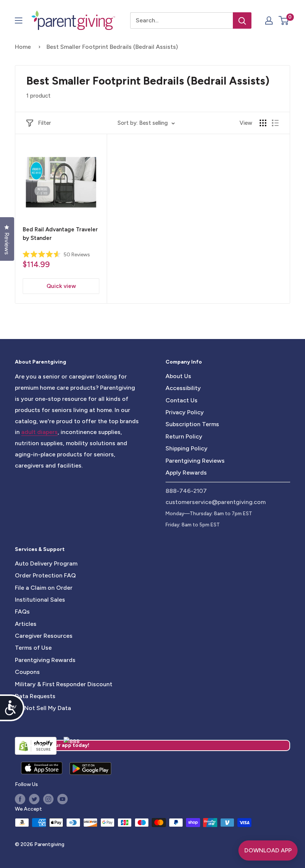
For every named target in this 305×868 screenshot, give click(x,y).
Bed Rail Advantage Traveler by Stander (60, 233)
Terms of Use (33, 647)
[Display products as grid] (263, 123)
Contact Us (182, 400)
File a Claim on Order (44, 587)
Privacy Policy (185, 412)
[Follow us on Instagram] (48, 799)
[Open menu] (18, 20)
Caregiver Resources (44, 635)
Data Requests (35, 696)
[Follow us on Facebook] (20, 799)
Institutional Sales (40, 599)
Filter (44, 123)
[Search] (242, 20)
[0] (284, 20)
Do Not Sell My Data (43, 708)
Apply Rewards (186, 472)
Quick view (61, 286)
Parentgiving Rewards (45, 659)
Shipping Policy (187, 448)
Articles (25, 623)
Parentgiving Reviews (195, 460)
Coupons (27, 671)
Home (23, 46)
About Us (178, 376)
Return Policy (184, 436)
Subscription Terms (192, 424)
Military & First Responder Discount (63, 684)
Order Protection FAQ (45, 575)
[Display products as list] (275, 123)
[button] (284, 20)
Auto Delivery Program (46, 563)
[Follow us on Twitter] (34, 799)
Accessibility (183, 388)
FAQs (22, 611)
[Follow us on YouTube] (62, 799)
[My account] (269, 20)
